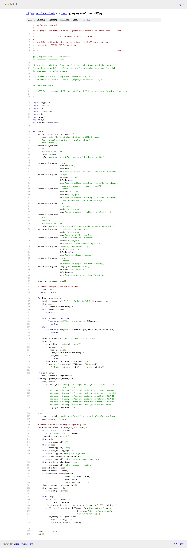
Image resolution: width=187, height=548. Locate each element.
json (182, 544)
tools (64, 13)
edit (90, 20)
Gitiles (16, 544)
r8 (27, 13)
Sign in (181, 4)
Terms (31, 544)
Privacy (24, 544)
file (82, 20)
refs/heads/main (45, 13)
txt (175, 544)
